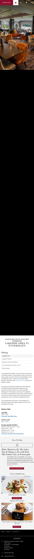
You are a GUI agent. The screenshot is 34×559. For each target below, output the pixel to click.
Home (3, 531)
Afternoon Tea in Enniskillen (10, 362)
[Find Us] (26, 2)
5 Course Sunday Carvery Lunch (11, 365)
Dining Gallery (6, 368)
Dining (8, 531)
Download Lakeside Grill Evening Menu (12, 433)
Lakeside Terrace (7, 359)
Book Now (6, 2)
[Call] (21, 2)
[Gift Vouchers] (15, 2)
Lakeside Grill (6, 356)
